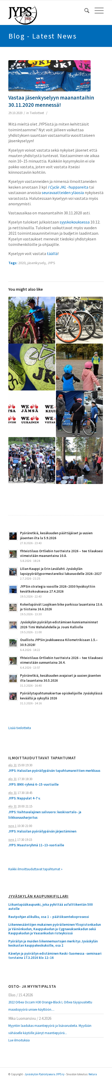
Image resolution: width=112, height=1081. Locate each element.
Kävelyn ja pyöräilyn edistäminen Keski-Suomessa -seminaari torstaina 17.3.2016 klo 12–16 (55, 956)
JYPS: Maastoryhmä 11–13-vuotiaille (36, 845)
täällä (52, 253)
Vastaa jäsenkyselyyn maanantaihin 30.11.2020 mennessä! (51, 101)
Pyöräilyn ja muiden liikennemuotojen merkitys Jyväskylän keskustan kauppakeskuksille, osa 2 (53, 943)
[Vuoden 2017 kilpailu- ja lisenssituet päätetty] (31, 460)
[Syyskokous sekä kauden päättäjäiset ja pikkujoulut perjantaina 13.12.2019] (31, 367)
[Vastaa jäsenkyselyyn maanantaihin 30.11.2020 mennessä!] (49, 75)
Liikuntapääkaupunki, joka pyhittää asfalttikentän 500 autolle (50, 907)
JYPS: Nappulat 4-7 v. (24, 798)
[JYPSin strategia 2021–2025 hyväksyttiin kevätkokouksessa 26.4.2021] (79, 320)
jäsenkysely (36, 262)
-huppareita (68, 187)
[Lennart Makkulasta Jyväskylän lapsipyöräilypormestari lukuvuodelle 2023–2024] (31, 320)
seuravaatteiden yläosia (63, 192)
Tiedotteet (37, 113)
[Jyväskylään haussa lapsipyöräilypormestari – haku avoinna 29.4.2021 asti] (79, 413)
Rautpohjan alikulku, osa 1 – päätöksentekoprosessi (48, 917)
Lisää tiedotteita (19, 728)
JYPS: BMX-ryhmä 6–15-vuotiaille (33, 784)
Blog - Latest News (42, 36)
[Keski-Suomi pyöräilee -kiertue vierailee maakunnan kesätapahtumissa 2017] (31, 413)
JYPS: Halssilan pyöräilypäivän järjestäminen (42, 831)
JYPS (51, 262)
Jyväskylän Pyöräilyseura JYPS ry (44, 1074)
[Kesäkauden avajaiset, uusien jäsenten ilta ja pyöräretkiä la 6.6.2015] (79, 460)
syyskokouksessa (75, 222)
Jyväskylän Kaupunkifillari (38, 896)
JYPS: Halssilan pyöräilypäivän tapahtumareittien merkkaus (54, 770)
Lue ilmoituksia (19, 1040)
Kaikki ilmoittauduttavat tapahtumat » (35, 869)
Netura (93, 1074)
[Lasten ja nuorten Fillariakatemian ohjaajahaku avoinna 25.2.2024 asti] (79, 367)
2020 (22, 262)
